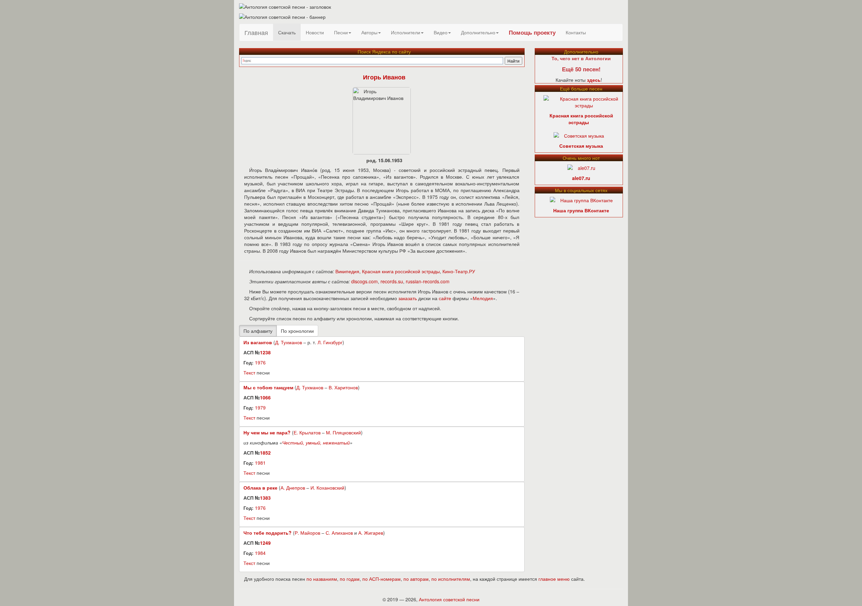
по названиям (321, 578)
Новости (315, 32)
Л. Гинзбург (330, 342)
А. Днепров (292, 487)
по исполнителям (450, 578)
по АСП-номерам (381, 578)
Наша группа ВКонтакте (581, 210)
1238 (265, 352)
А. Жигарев (370, 532)
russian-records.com (428, 281)
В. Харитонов (343, 387)
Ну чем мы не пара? (267, 432)
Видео (440, 32)
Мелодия (483, 298)
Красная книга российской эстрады (401, 271)
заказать (407, 298)
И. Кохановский (327, 487)
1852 (265, 452)
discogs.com (364, 281)
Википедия (347, 271)
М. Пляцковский (343, 432)
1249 (265, 542)
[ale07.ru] (581, 167)
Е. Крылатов (307, 432)
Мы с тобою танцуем (268, 387)
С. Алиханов (339, 532)
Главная (256, 32)
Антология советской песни (449, 599)
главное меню (554, 578)
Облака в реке (260, 487)
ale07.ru (581, 178)
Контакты (576, 32)
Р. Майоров (307, 532)
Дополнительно (478, 32)
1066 (265, 397)
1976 (260, 362)
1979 (260, 407)
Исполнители (405, 32)
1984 (260, 552)
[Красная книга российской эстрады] (584, 101)
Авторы (369, 32)
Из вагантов (257, 342)
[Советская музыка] (578, 135)
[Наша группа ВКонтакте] (581, 199)
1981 (260, 462)
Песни (341, 32)
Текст (249, 372)
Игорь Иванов (384, 77)
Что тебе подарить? (267, 532)
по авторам (416, 578)
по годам (350, 578)
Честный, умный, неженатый (316, 442)
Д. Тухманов (288, 342)
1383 (265, 497)
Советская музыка (581, 145)
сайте (445, 298)
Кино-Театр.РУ (458, 271)
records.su (391, 281)
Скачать (287, 32)
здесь (594, 79)
